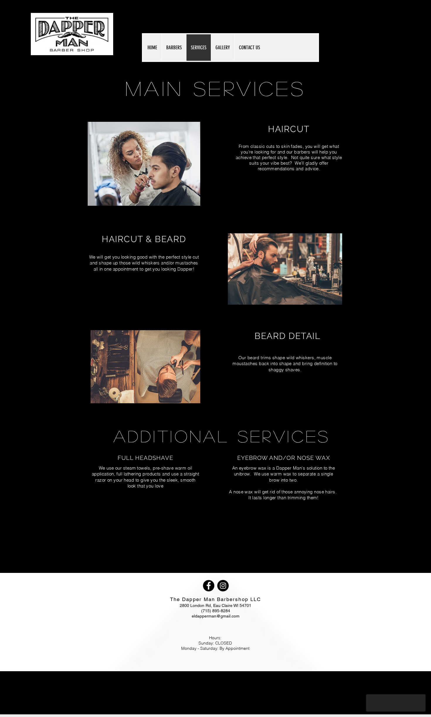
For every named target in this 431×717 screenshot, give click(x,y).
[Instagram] (223, 585)
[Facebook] (208, 585)
